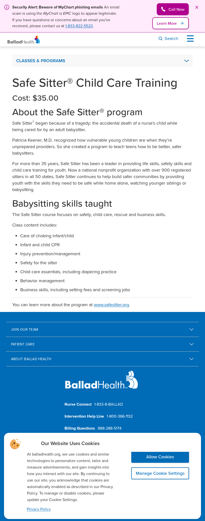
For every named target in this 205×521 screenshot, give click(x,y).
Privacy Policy (39, 509)
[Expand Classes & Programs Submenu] (186, 60)
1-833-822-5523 (79, 25)
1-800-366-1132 (120, 416)
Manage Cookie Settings (160, 473)
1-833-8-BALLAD (108, 404)
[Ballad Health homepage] (101, 383)
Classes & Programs (40, 60)
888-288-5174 (110, 428)
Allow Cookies (160, 457)
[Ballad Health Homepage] (24, 39)
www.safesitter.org (111, 304)
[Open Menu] (192, 38)
